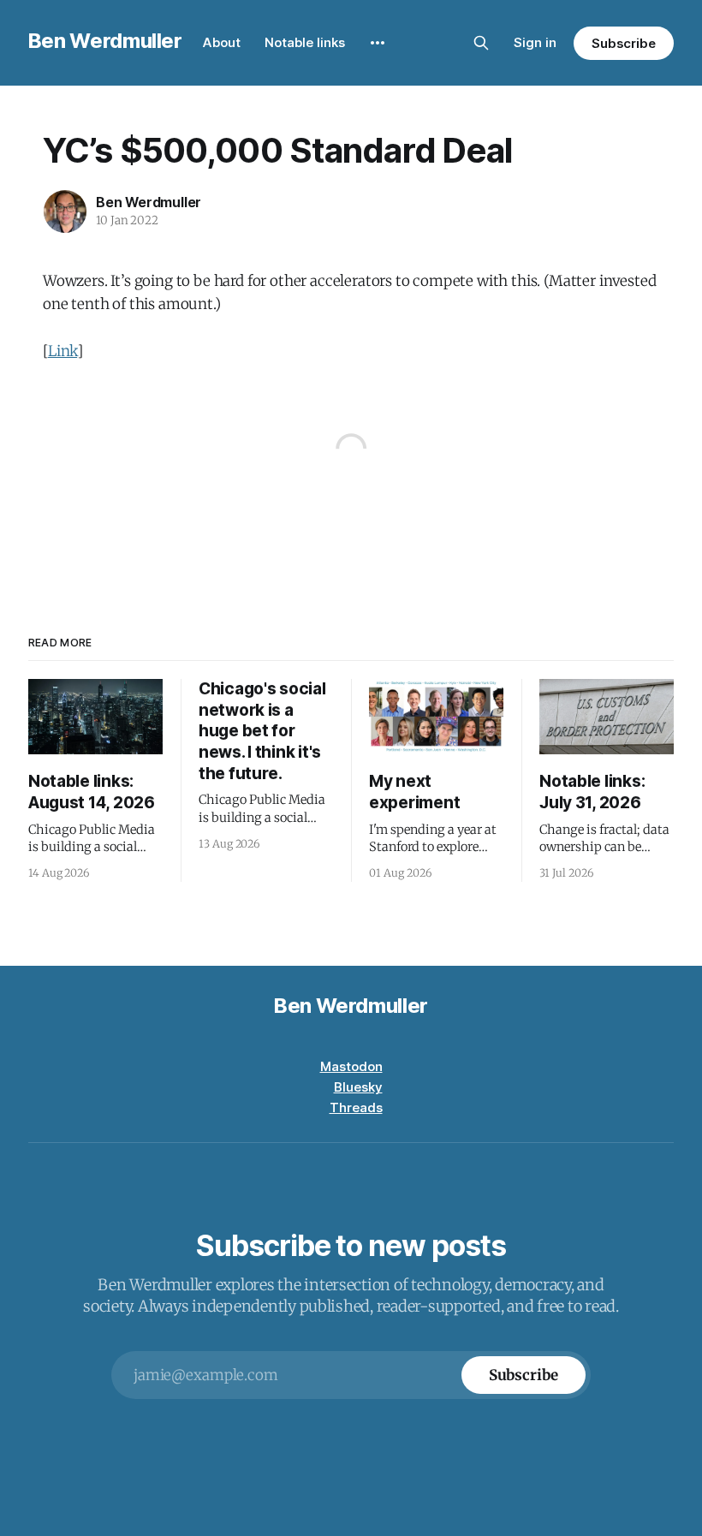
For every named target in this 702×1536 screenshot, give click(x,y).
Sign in (535, 42)
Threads (356, 1107)
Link (62, 351)
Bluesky (358, 1087)
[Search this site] (481, 43)
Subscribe (624, 43)
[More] (377, 43)
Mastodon (351, 1066)
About (222, 42)
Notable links (305, 42)
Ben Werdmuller (105, 40)
